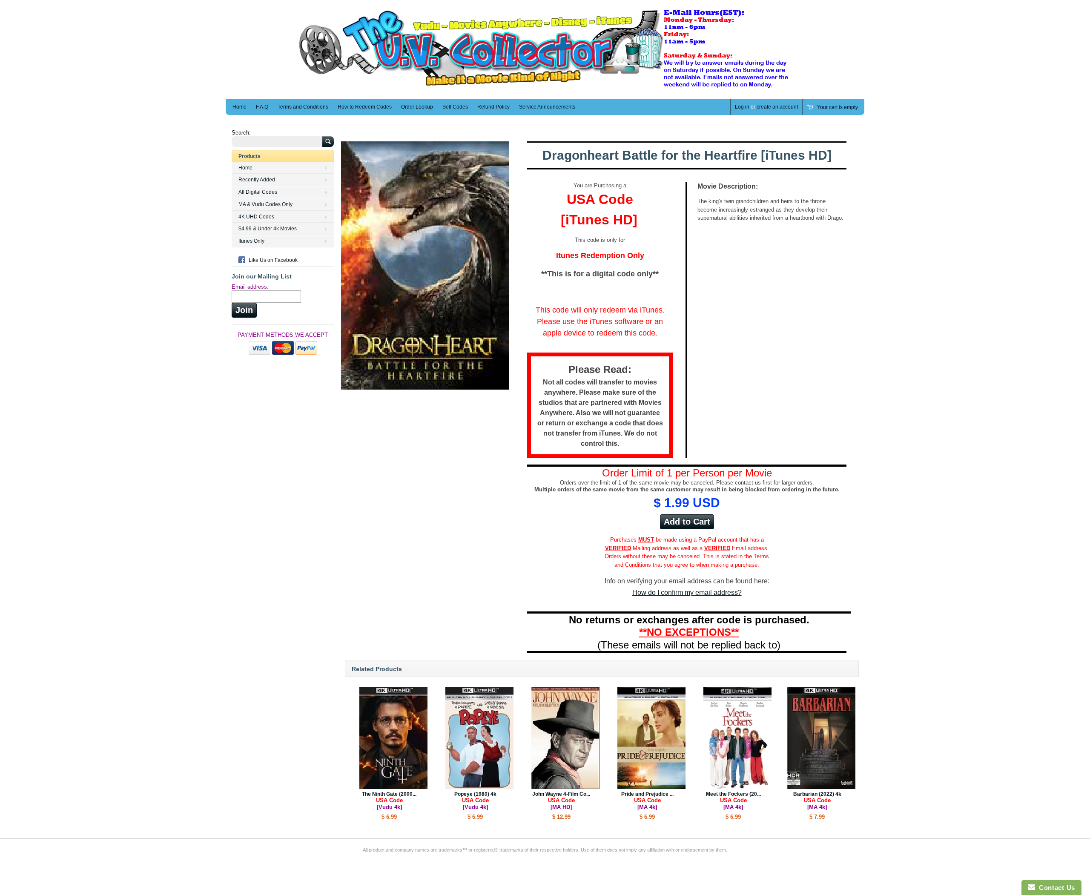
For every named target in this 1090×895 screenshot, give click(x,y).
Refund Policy (493, 107)
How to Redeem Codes (365, 107)
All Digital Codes (257, 192)
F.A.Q (262, 107)
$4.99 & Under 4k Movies (267, 229)
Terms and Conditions (303, 107)
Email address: (250, 287)
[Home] (545, 86)
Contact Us (1055, 887)
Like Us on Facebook (273, 260)
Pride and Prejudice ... (647, 801)
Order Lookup (417, 107)
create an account (777, 107)
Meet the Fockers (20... (733, 801)
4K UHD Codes (256, 217)
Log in (742, 107)
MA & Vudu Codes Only (265, 204)
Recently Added (256, 180)
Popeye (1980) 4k (475, 801)
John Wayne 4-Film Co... (561, 801)
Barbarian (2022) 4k (817, 801)
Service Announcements (547, 107)
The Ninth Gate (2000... (389, 801)
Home (239, 107)
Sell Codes (455, 107)
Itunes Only (251, 241)
